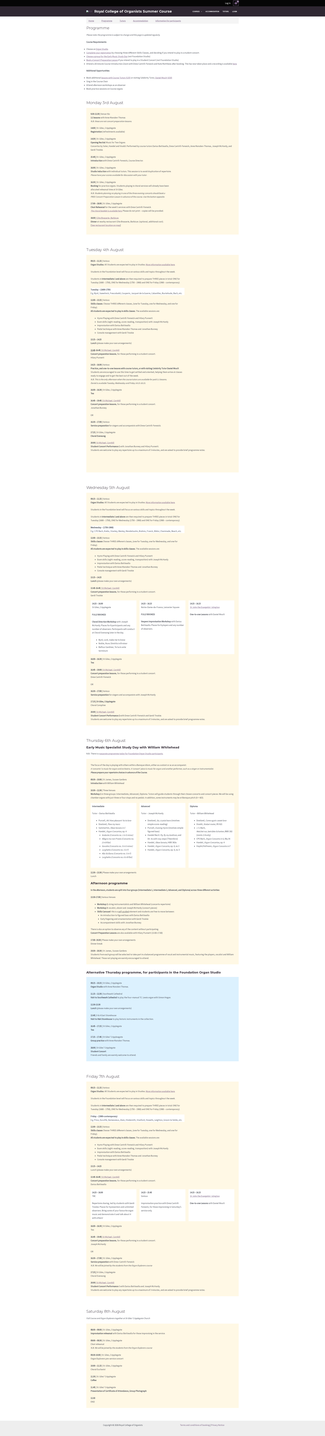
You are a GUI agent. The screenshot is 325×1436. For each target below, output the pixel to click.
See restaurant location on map (105, 225)
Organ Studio (102, 49)
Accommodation (212, 11)
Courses (196, 11)
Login (234, 11)
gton (217, 607)
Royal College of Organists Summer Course (133, 11)
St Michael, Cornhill (110, 350)
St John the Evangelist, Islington (205, 1196)
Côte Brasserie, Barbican (107, 218)
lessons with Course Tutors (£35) (116, 77)
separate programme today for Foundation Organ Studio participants (131, 753)
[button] (201, 11)
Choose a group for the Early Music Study (105, 56)
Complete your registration (98, 52)
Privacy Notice (217, 1425)
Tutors (226, 11)
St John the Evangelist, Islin (202, 607)
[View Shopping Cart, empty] (236, 3)
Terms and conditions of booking (195, 1425)
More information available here (160, 264)
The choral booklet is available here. (106, 210)
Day (125, 56)
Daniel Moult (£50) (163, 77)
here (235, 63)
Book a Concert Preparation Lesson (102, 60)
